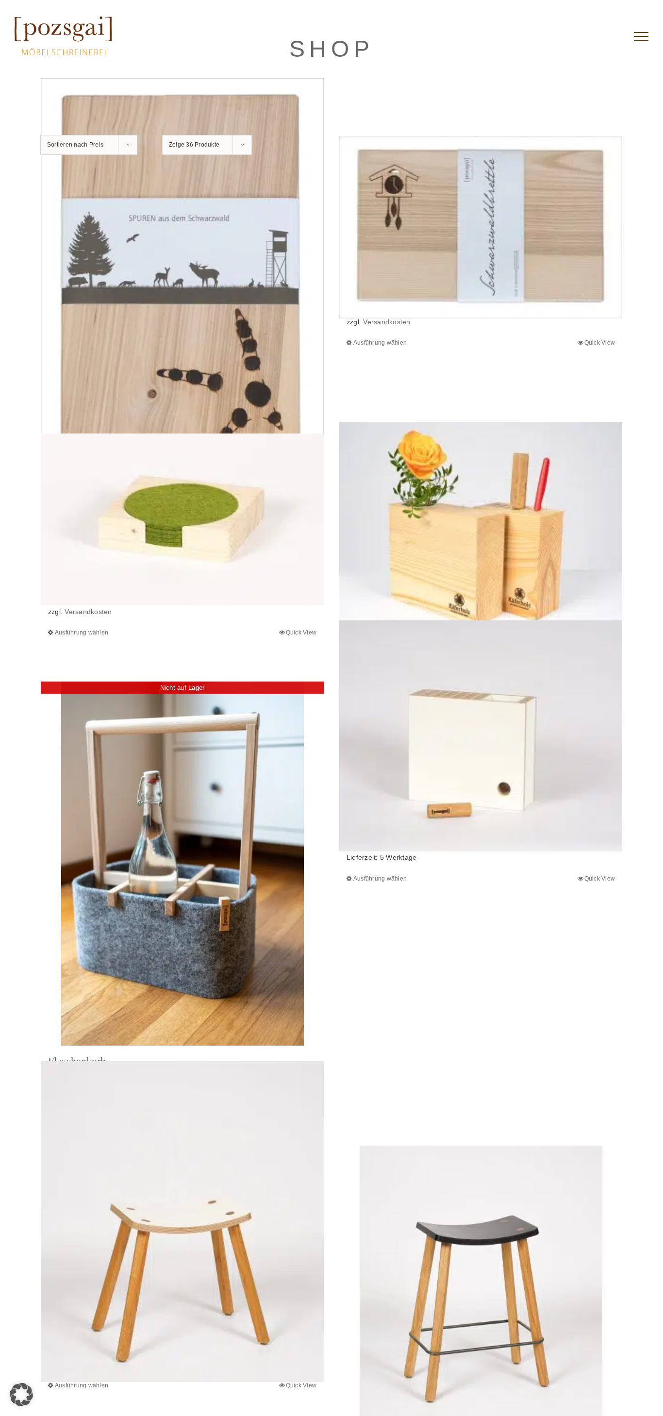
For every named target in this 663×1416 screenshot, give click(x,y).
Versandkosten (386, 322)
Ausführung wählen (380, 342)
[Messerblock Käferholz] (480, 530)
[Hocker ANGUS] (182, 1221)
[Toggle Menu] (641, 36)
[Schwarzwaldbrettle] (480, 227)
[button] (21, 1394)
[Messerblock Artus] (480, 736)
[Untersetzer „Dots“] (182, 519)
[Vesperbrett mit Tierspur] (182, 281)
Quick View (599, 342)
